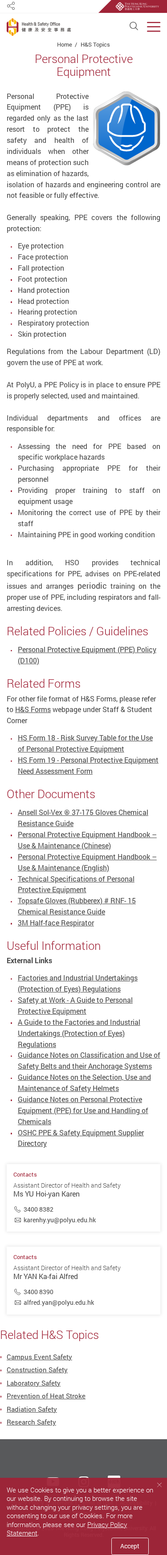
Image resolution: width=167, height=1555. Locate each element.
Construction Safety (37, 1369)
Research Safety (31, 1421)
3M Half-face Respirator (56, 923)
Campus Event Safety (39, 1356)
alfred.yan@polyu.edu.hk (59, 1302)
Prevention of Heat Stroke (46, 1395)
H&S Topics (95, 44)
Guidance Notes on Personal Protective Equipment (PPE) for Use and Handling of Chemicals (83, 1110)
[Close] (159, 1485)
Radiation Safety (32, 1409)
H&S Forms (33, 709)
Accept (129, 1546)
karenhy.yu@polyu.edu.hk (60, 1220)
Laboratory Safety (34, 1382)
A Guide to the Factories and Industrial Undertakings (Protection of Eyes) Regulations (79, 1033)
